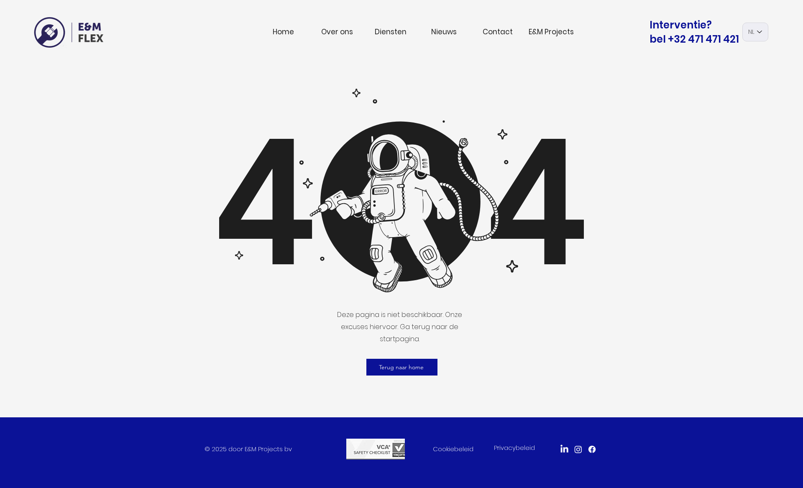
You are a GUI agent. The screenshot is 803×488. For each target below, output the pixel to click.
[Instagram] (578, 449)
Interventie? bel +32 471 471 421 (694, 32)
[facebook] (592, 449)
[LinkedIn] (564, 449)
